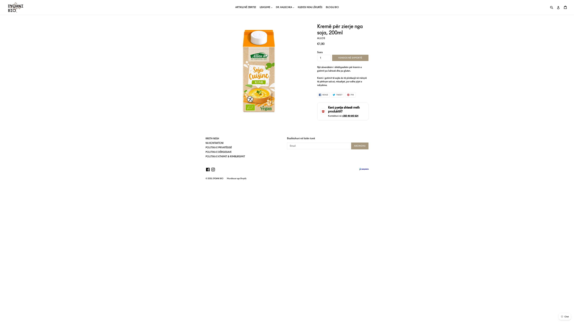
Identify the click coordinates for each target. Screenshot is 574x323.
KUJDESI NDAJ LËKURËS (310, 7)
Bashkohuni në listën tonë (301, 138)
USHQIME (265, 7)
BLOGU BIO (332, 7)
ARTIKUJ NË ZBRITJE (245, 7)
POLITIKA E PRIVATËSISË (219, 147)
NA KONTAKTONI (215, 143)
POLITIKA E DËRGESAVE (219, 152)
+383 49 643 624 (350, 116)
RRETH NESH (212, 138)
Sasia (320, 52)
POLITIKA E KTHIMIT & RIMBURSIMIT (225, 156)
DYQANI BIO (218, 178)
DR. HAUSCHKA (284, 7)
